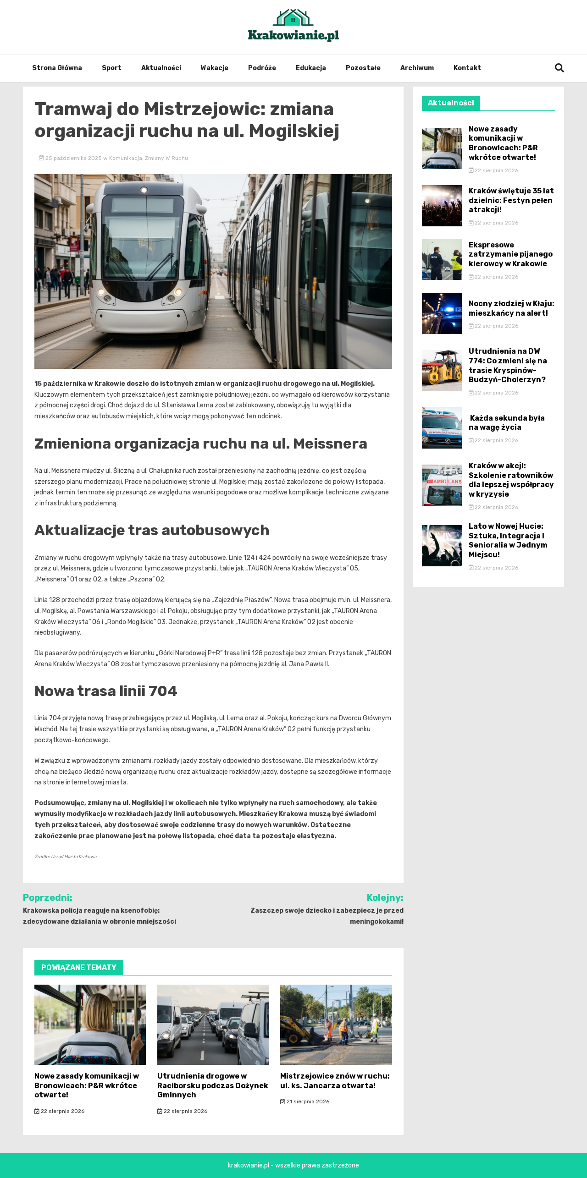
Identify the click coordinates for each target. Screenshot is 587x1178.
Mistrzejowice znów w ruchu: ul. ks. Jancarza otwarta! (335, 1081)
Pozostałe (363, 68)
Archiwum (417, 68)
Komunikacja (125, 158)
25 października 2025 (73, 158)
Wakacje (214, 68)
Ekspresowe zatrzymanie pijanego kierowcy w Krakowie (511, 254)
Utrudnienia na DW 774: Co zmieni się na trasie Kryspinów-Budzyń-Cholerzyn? (508, 365)
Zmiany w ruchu (166, 158)
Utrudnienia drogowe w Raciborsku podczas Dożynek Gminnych (212, 1086)
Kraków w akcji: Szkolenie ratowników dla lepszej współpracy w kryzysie (511, 480)
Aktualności (161, 68)
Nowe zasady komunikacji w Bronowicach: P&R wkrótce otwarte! (86, 1086)
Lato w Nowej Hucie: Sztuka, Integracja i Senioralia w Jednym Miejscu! (508, 540)
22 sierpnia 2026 (61, 1111)
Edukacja (311, 68)
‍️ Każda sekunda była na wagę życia (507, 423)
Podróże (262, 68)
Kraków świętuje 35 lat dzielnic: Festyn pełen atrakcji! (511, 200)
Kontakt (467, 68)
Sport (112, 68)
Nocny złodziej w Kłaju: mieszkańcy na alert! (511, 308)
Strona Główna (57, 68)
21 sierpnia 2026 (307, 1101)
